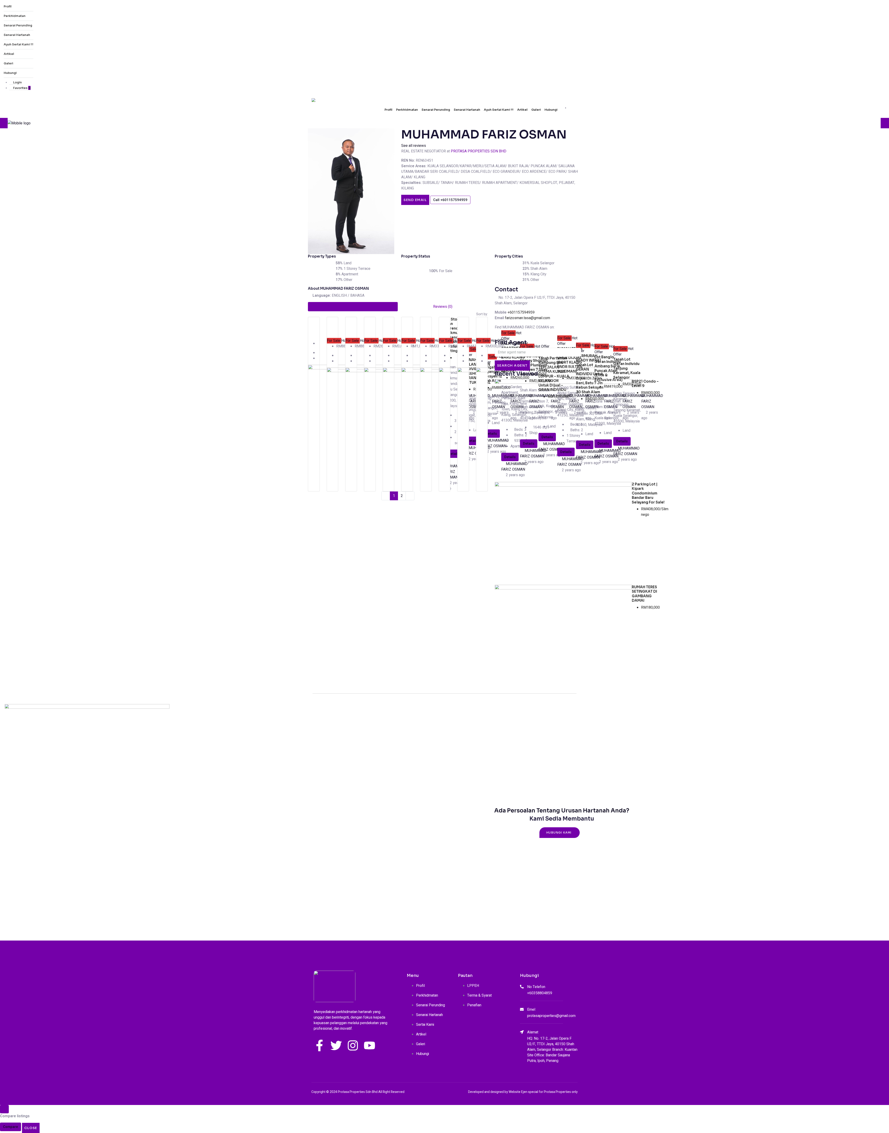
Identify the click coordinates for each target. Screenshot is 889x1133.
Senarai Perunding (18, 25)
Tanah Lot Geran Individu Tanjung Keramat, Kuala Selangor (626, 368)
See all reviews (413, 145)
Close (30, 1128)
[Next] (410, 495)
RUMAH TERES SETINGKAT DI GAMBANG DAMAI (644, 594)
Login (17, 82)
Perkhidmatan (14, 16)
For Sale (334, 340)
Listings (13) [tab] (353, 306)
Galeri (8, 63)
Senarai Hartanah (17, 35)
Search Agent (512, 365)
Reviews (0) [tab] (442, 306)
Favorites (22, 88)
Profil (8, 6)
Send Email (415, 200)
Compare (10, 1127)
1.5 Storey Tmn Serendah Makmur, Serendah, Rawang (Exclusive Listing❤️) (454, 335)
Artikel (9, 54)
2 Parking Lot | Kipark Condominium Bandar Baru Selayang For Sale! (648, 493)
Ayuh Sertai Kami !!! (18, 44)
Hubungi (10, 73)
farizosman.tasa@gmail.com (527, 318)
